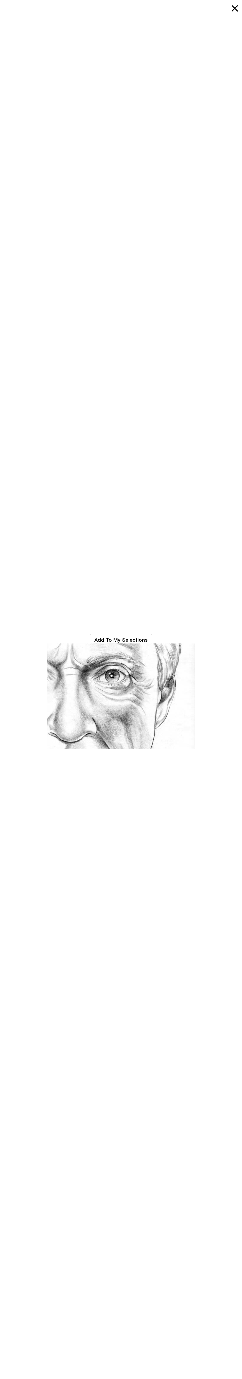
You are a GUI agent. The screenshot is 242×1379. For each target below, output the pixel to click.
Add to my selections (121, 640)
